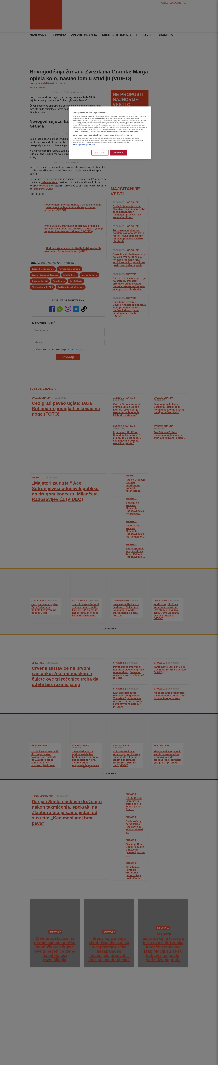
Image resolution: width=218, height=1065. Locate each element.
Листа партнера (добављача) (84, 145)
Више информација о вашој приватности (122, 131)
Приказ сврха (99, 153)
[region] (110, 132)
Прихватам (118, 153)
